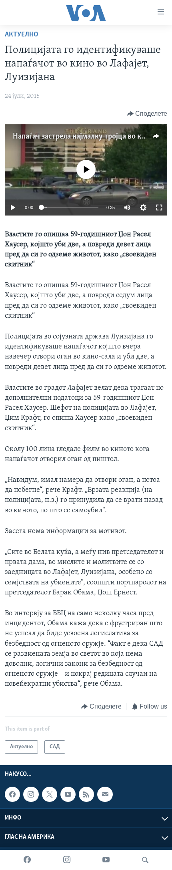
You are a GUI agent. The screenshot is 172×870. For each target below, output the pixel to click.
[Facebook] (27, 860)
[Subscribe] (104, 794)
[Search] (145, 860)
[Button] (147, 114)
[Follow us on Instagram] (30, 794)
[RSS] (86, 794)
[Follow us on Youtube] (68, 794)
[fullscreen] (159, 207)
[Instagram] (66, 860)
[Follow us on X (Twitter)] (49, 794)
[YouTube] (106, 860)
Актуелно (21, 34)
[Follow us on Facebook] (12, 794)
